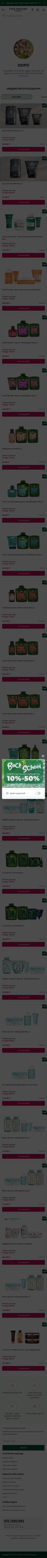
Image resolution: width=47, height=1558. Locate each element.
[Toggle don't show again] (38, 793)
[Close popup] (43, 756)
